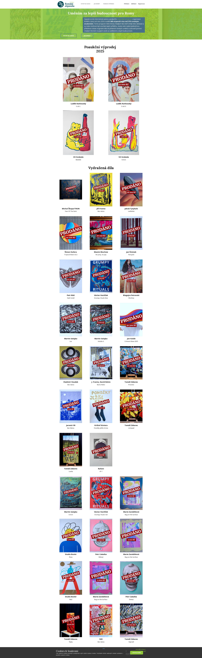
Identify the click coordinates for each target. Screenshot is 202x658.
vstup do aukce (68, 36)
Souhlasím (136, 653)
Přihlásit (126, 3)
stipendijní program (124, 19)
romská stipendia (108, 3)
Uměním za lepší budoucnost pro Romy (101, 13)
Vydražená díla (101, 168)
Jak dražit (97, 3)
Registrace (141, 3)
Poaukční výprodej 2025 (100, 49)
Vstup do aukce (85, 3)
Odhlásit (133, 3)
